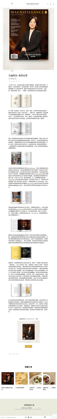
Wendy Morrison (30, 168)
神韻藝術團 (20, 235)
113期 (12, 70)
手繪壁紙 (41, 172)
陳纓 (19, 241)
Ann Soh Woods (20, 209)
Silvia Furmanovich (38, 174)
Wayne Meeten (12, 179)
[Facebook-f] (26, 417)
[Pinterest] (28, 417)
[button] (28, 346)
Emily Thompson (30, 183)
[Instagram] (31, 417)
